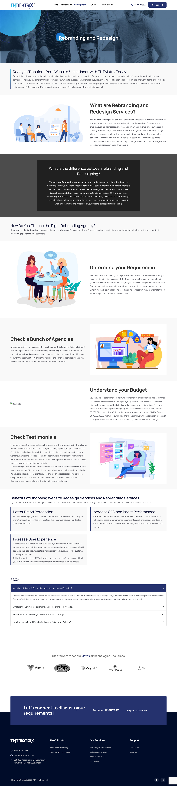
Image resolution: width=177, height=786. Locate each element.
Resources (105, 4)
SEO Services (95, 761)
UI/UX (93, 4)
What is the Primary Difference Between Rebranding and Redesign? (42, 588)
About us (133, 752)
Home (55, 4)
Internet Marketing (97, 757)
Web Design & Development (100, 747)
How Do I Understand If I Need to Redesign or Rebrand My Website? (42, 622)
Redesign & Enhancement (60, 752)
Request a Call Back (137, 710)
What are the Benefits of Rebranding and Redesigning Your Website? (43, 606)
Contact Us (134, 747)
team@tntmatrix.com (24, 755)
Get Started (157, 5)
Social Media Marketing (59, 747)
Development (80, 4)
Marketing (64, 4)
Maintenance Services (98, 752)
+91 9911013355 (140, 5)
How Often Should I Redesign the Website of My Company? (38, 614)
